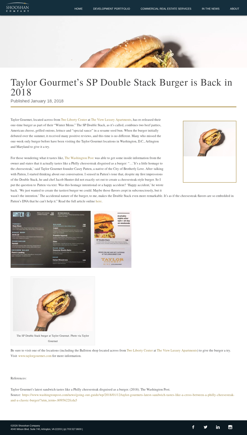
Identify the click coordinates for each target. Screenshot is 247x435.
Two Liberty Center (74, 119)
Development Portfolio (111, 8)
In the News (210, 8)
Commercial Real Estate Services (166, 8)
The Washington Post (79, 158)
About (234, 8)
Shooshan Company (17, 7)
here (99, 201)
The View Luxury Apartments (111, 119)
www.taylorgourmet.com (35, 355)
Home (78, 8)
